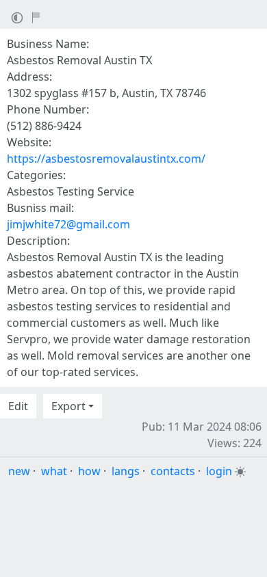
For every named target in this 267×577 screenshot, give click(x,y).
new (19, 471)
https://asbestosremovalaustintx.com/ (106, 158)
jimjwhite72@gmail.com (68, 224)
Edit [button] (18, 406)
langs (126, 471)
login (219, 471)
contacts (173, 471)
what (54, 471)
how (89, 471)
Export (68, 406)
